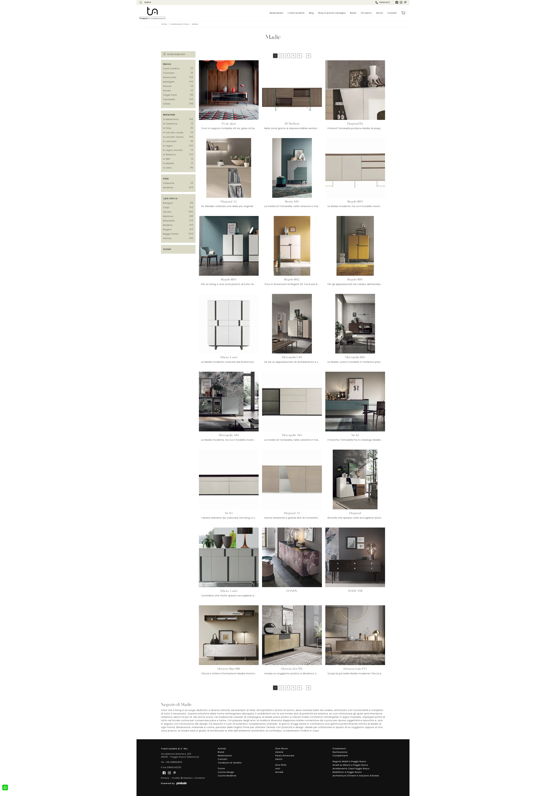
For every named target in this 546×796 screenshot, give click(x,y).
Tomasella (169, 99)
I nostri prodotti (296, 13)
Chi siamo (366, 13)
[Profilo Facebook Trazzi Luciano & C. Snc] (397, 2)
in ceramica (170, 123)
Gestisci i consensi (194, 778)
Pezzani (167, 86)
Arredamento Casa (179, 24)
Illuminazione (340, 752)
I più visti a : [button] (170, 198)
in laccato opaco (173, 137)
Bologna (168, 203)
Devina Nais (169, 77)
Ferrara (167, 211)
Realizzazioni (276, 13)
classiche (168, 183)
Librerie (279, 752)
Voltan (166, 103)
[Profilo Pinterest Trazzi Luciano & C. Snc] (173, 772)
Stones (167, 90)
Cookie (176, 778)
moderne (168, 187)
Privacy (165, 778)
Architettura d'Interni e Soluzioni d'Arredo (356, 775)
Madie (195, 24)
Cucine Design (226, 772)
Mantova (168, 216)
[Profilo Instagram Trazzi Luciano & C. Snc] (401, 2)
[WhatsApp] (5, 787)
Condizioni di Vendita (230, 762)
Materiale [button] (169, 114)
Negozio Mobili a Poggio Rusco (349, 761)
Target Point (170, 95)
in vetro (167, 167)
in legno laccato (173, 150)
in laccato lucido (173, 132)
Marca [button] (167, 64)
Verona (167, 238)
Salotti (279, 759)
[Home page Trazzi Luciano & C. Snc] (170, 13)
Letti (277, 768)
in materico (169, 154)
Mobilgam (169, 81)
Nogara (167, 229)
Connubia (168, 73)
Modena (167, 225)
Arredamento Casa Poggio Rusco (351, 768)
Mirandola (169, 220)
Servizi (379, 13)
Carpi (166, 207)
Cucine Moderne (227, 775)
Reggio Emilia (170, 233)
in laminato (170, 141)
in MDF (166, 159)
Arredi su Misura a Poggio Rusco (350, 765)
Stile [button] (166, 178)
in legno (168, 145)
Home (164, 24)
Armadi (279, 772)
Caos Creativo (171, 68)
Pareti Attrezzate (284, 755)
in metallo (168, 163)
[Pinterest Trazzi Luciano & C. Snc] (405, 2)
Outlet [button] (167, 249)
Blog (311, 13)
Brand (353, 13)
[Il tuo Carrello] (403, 13)
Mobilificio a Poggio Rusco (347, 772)
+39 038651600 (173, 762)
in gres (167, 128)
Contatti (392, 13)
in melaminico (171, 119)
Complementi (340, 755)
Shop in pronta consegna (332, 13)
